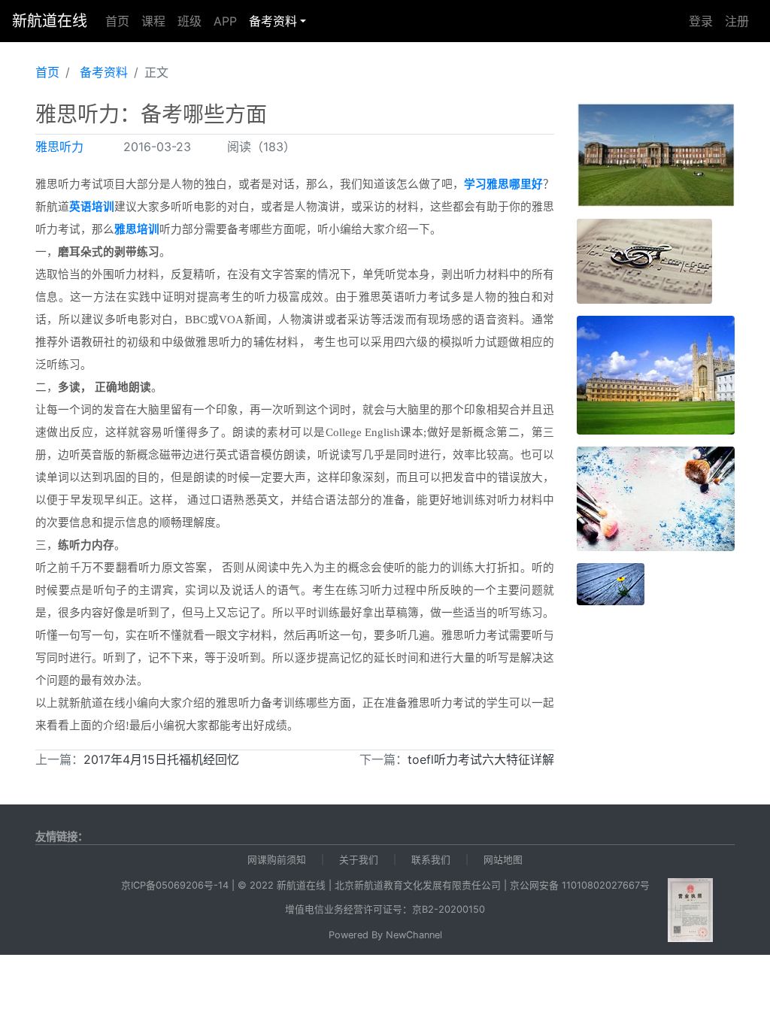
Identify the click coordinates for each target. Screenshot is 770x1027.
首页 (117, 21)
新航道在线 (49, 21)
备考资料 (273, 21)
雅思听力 (59, 146)
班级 (189, 21)
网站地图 (503, 859)
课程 (153, 21)
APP (225, 21)
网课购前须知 (276, 859)
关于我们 (358, 859)
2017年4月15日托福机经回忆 (161, 759)
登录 (701, 21)
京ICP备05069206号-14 (175, 885)
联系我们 (430, 859)
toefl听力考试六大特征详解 (481, 759)
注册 (737, 21)
